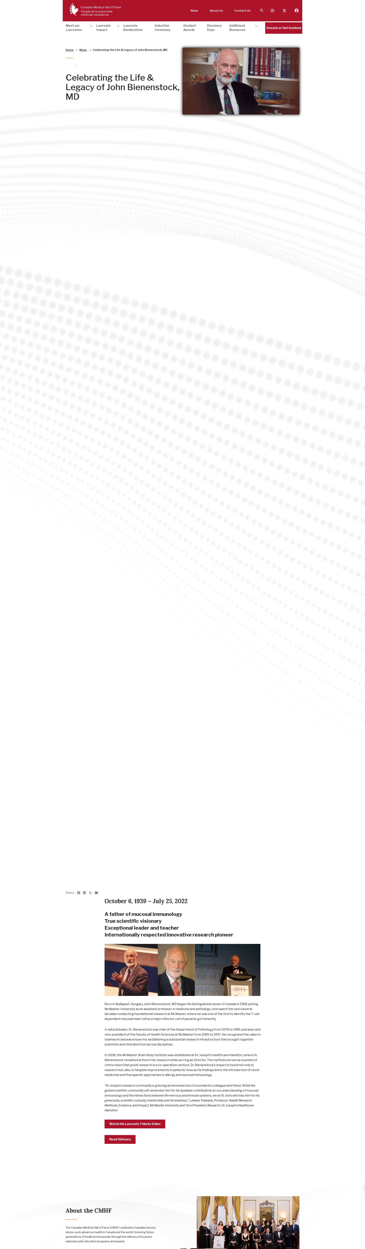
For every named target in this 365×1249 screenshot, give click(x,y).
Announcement (88, 64)
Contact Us (242, 10)
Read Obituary (120, 1139)
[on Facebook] (80, 893)
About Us (216, 10)
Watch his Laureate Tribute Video (134, 1124)
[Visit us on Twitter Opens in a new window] (284, 10)
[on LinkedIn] (86, 893)
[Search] (261, 10)
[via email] (98, 893)
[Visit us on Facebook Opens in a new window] (296, 10)
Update (71, 64)
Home (70, 49)
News (194, 10)
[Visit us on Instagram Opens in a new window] (273, 10)
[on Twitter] (92, 893)
